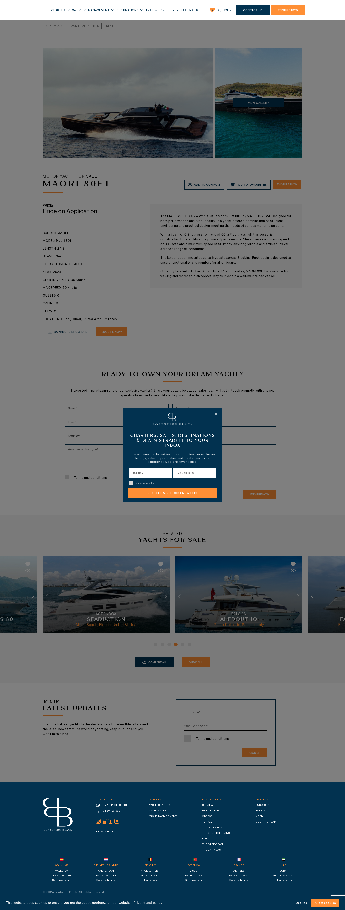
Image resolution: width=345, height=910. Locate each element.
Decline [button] (301, 902)
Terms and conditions (145, 483)
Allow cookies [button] (325, 902)
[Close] (216, 414)
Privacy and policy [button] (147, 902)
